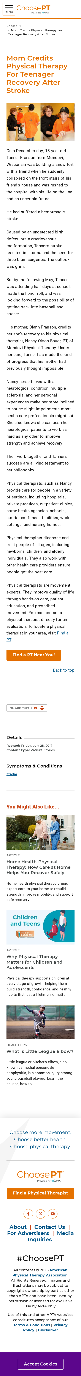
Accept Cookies (40, 1364)
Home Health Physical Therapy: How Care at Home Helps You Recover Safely (38, 867)
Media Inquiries (51, 1236)
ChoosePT (13, 25)
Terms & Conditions (31, 1325)
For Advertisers (29, 1233)
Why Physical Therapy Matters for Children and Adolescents (34, 962)
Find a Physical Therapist (40, 1193)
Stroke (11, 774)
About (18, 1227)
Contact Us (49, 1227)
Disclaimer (48, 1330)
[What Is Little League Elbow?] (40, 1022)
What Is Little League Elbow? (39, 1051)
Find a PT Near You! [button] (34, 654)
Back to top (64, 670)
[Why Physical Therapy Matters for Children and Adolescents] (40, 927)
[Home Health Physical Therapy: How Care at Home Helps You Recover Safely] (40, 832)
